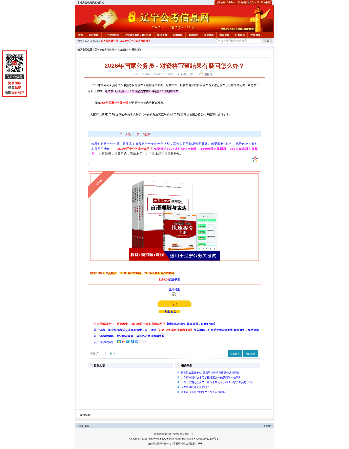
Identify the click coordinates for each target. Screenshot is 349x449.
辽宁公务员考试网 (104, 49)
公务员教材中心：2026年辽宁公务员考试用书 (125, 40)
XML (200, 443)
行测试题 (240, 35)
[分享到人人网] (132, 341)
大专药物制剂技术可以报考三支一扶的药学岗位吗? (210, 377)
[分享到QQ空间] (119, 341)
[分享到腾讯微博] (127, 341)
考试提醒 (250, 353)
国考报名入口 (84, 40)
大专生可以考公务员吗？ (195, 387)
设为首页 (254, 2)
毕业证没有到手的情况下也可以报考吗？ (204, 392)
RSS (80, 425)
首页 (80, 35)
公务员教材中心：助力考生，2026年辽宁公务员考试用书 (155, 323)
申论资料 (162, 35)
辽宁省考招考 (111, 35)
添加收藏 (266, 2)
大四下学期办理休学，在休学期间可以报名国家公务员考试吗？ (217, 382)
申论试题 (224, 35)
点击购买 (170, 311)
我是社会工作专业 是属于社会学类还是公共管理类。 (211, 372)
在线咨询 (255, 35)
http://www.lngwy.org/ (159, 438)
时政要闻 (94, 35)
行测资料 (178, 35)
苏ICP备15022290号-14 (206, 438)
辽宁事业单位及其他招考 (138, 35)
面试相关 (193, 35)
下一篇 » (109, 353)
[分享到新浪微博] (123, 341)
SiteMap (231, 2)
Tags (86, 425)
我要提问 (207, 74)
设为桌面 (243, 2)
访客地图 (220, 2)
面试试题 (209, 35)
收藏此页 (235, 353)
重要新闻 (136, 49)
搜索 (266, 41)
